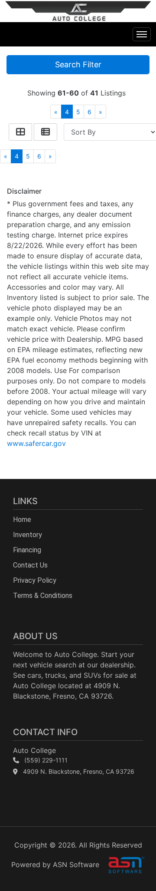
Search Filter (78, 64)
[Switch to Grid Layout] (20, 132)
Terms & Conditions (42, 595)
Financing (27, 550)
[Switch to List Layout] (45, 132)
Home (22, 519)
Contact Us (30, 565)
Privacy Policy (34, 580)
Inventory (27, 535)
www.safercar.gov (36, 443)
